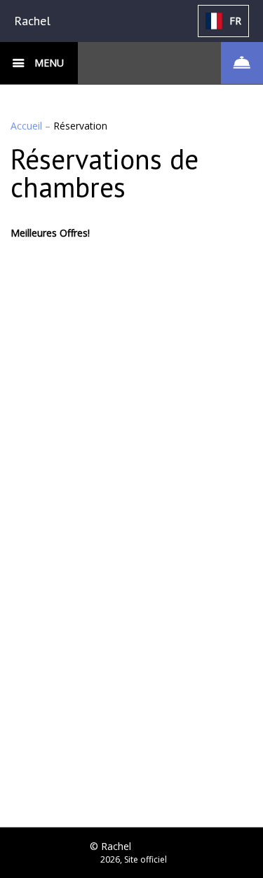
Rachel (32, 21)
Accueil (28, 125)
